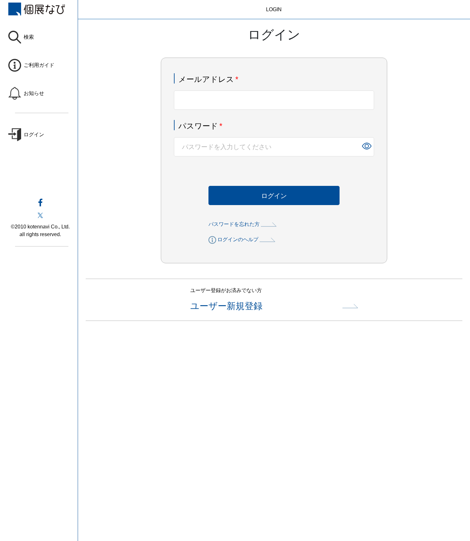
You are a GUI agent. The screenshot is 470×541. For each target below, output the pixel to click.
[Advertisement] (274, 437)
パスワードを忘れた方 (234, 224)
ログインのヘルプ (237, 239)
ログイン (274, 195)
